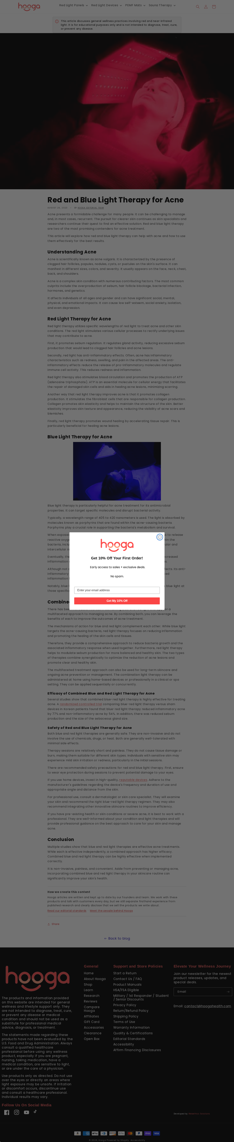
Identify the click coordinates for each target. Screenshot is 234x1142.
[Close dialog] (159, 537)
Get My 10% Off (117, 600)
